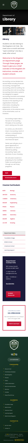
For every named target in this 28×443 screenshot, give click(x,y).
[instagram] (17, 287)
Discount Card (8, 369)
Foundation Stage (9, 238)
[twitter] (14, 287)
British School (8, 242)
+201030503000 (14, 359)
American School (9, 246)
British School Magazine (10, 416)
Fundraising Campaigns (10, 371)
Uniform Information (9, 383)
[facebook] (6, 287)
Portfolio (7, 392)
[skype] (11, 287)
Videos (6, 380)
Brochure (7, 389)
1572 (14, 354)
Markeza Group (20, 440)
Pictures (7, 377)
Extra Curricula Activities (10, 386)
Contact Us (7, 428)
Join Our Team (8, 425)
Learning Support (9, 250)
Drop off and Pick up (9, 395)
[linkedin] (9, 287)
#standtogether (8, 374)
